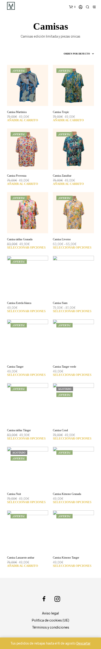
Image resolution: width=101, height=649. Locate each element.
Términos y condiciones (50, 627)
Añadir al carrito (22, 120)
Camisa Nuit (14, 494)
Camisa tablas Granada (19, 239)
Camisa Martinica (17, 112)
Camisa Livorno (62, 239)
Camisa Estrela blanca (19, 303)
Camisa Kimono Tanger (66, 557)
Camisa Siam (60, 303)
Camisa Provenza (16, 175)
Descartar (83, 643)
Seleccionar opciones (26, 247)
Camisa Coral (60, 430)
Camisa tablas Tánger (19, 430)
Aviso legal (50, 613)
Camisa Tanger (15, 366)
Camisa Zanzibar (62, 175)
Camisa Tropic (61, 112)
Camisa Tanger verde (64, 366)
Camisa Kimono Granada (67, 494)
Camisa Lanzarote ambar (20, 557)
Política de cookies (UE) (50, 620)
